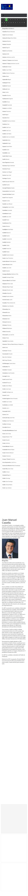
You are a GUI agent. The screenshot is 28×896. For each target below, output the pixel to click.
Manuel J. (6, 232)
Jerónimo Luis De (8, 57)
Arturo (5, 117)
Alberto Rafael (8, 449)
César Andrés (7, 341)
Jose (5, 124)
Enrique (6, 66)
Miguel (6, 79)
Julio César (6, 433)
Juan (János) (6, 487)
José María (6, 133)
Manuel (5, 159)
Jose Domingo (7, 481)
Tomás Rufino (7, 484)
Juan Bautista (7, 50)
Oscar (6, 101)
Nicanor (7, 446)
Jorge (6, 143)
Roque (6, 168)
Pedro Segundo (7, 197)
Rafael (5, 251)
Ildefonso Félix (10, 274)
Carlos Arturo (8, 363)
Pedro (5, 219)
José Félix (8, 417)
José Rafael (9, 280)
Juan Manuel (7, 204)
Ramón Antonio (8, 255)
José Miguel (7, 172)
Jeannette (7, 105)
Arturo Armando (9, 398)
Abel (6, 318)
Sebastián (6, 44)
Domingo (6, 478)
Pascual (6, 382)
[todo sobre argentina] (7, 6)
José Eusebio (8, 373)
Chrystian (7, 369)
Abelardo (6, 242)
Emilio (5, 149)
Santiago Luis (7, 392)
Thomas (6, 350)
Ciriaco (6, 472)
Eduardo (6, 440)
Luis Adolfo (7, 405)
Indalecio (6, 322)
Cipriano (6, 271)
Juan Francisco (7, 258)
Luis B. (7, 299)
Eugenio (7, 98)
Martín (6, 411)
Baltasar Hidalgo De (12, 344)
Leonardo (7, 210)
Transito (7, 353)
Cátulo (5, 245)
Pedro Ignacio (9, 261)
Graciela (6, 95)
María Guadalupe (11, 465)
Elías (6, 223)
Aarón (6, 213)
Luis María (7, 108)
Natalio (8, 188)
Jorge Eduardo (6, 360)
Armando (8, 162)
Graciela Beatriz (7, 34)
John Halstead (6, 357)
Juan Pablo (6, 70)
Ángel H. (6, 47)
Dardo (9, 430)
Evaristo (6, 178)
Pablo (6, 82)
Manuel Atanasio (8, 31)
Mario (5, 76)
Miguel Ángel (7, 286)
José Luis (6, 127)
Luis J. (5, 408)
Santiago (6, 424)
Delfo (5, 54)
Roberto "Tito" (7, 436)
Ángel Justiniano (8, 165)
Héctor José (7, 283)
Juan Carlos (8, 207)
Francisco (6, 111)
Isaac (6, 312)
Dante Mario (7, 146)
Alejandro (6, 293)
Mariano (6, 41)
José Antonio (10, 60)
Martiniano (7, 328)
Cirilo (5, 414)
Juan (6, 89)
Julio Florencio (8, 420)
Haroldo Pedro (7, 379)
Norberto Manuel (7, 452)
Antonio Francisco (8, 73)
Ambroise (6, 456)
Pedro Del (6, 248)
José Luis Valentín (8, 137)
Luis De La (9, 462)
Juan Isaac (6, 389)
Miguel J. (6, 475)
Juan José (6, 175)
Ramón (6, 184)
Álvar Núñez (9, 38)
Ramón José (7, 290)
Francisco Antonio (8, 121)
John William (7, 385)
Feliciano (6, 325)
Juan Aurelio (8, 191)
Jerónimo (6, 443)
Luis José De (8, 334)
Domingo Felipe (8, 277)
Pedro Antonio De (8, 302)
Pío (6, 366)
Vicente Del (7, 239)
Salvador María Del (8, 181)
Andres (6, 315)
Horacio (6, 85)
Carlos (5, 92)
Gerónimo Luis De (10, 63)
